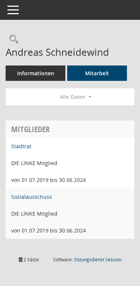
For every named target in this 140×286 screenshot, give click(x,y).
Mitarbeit (97, 73)
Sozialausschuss (31, 196)
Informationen (35, 73)
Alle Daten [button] (73, 96)
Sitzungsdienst (97, 259)
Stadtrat (21, 146)
